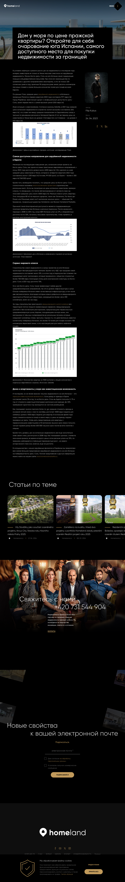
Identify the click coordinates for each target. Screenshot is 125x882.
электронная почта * (62, 750)
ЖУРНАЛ (49, 854)
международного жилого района (55, 304)
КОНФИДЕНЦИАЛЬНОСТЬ (82, 854)
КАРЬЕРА (58, 854)
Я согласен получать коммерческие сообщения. (62, 767)
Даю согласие (59, 760)
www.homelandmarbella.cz (47, 456)
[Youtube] (60, 848)
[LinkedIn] (106, 126)
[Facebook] (97, 126)
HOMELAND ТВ (30, 854)
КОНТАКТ (67, 854)
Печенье (97, 854)
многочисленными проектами (44, 185)
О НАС (40, 854)
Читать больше (67, 874)
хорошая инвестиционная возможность (28, 396)
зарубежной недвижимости (48, 94)
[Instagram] (69, 848)
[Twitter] (101, 126)
